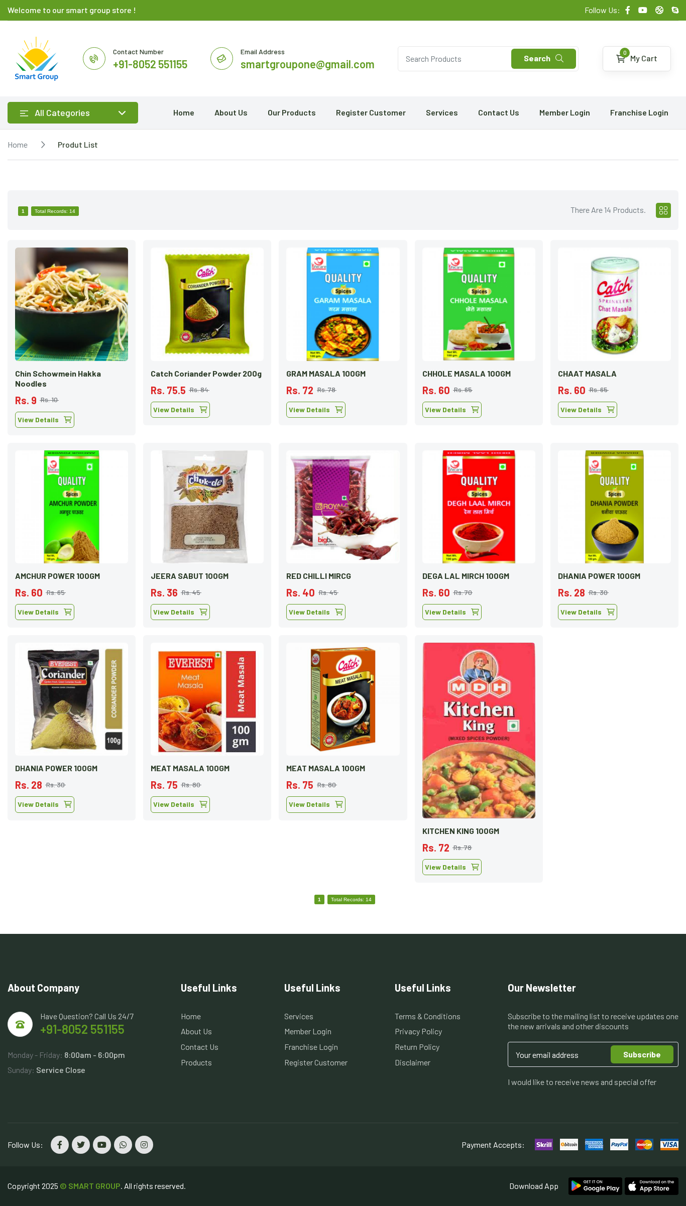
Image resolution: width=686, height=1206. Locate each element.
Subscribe (642, 1054)
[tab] (663, 210)
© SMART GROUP (90, 1185)
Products (196, 1062)
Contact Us (498, 112)
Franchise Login (639, 112)
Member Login (564, 112)
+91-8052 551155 (82, 1029)
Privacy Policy (418, 1031)
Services (442, 112)
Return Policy (417, 1046)
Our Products (292, 112)
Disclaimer (412, 1062)
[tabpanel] (343, 557)
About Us (231, 112)
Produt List (78, 144)
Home (183, 112)
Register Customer (371, 112)
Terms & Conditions (428, 1016)
